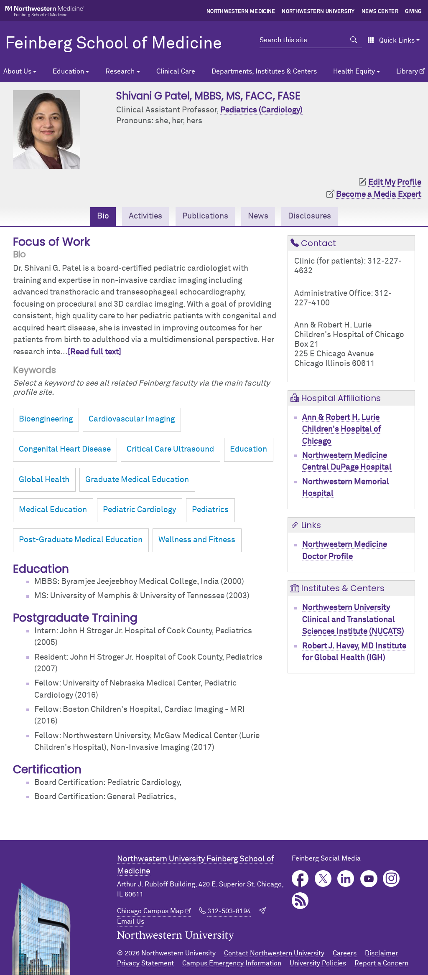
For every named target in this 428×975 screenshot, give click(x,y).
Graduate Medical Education (137, 480)
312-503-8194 (229, 911)
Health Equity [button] (354, 71)
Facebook (300, 878)
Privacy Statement (145, 963)
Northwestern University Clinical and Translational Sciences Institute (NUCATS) (353, 619)
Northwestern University (318, 11)
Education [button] (68, 71)
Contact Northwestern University (274, 953)
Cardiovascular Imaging (132, 419)
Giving (413, 11)
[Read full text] (94, 352)
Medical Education (53, 510)
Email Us (130, 921)
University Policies (318, 963)
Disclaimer (381, 953)
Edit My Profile (394, 182)
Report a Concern (381, 963)
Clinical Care (175, 71)
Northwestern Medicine (240, 11)
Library (407, 71)
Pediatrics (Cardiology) (261, 110)
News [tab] (258, 216)
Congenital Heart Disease (65, 449)
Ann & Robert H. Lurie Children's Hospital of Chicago (341, 429)
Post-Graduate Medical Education (81, 540)
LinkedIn (345, 878)
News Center (380, 11)
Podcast (300, 900)
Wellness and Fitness (196, 540)
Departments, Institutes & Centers (264, 71)
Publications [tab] (205, 216)
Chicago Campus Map (150, 911)
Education (248, 449)
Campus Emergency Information (231, 963)
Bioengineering (46, 419)
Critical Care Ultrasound (170, 449)
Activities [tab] (145, 216)
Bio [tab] (103, 216)
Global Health (44, 480)
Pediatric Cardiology (139, 510)
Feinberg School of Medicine (113, 44)
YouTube (368, 878)
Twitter (323, 878)
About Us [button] (17, 71)
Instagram (391, 878)
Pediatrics (210, 510)
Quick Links (397, 40)
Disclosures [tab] (309, 216)
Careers (345, 953)
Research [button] (120, 71)
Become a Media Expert (378, 194)
